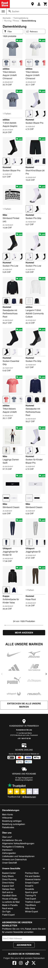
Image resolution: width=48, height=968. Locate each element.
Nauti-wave (7, 908)
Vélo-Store (30, 908)
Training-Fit (30, 895)
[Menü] (3, 11)
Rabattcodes (8, 827)
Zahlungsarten (9, 853)
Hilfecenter (7, 817)
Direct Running (9, 879)
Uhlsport (7, 548)
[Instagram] (21, 963)
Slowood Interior (33, 879)
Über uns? (7, 836)
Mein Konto (7, 814)
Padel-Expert (8, 914)
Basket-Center (9, 872)
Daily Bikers (8, 876)
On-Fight (6, 911)
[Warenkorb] (45, 4)
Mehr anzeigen (24, 632)
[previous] (2, 674)
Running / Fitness (11, 20)
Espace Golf (8, 885)
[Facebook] (14, 963)
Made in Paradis (10, 905)
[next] (46, 674)
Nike (5, 214)
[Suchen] (9, 11)
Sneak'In (29, 885)
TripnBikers (30, 905)
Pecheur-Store (32, 872)
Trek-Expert (30, 898)
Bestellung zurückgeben (24, 780)
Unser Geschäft (9, 862)
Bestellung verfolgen (12, 820)
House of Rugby (9, 898)
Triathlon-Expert (32, 901)
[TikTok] (27, 963)
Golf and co (7, 892)
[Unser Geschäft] (32, 4)
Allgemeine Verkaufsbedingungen (18, 843)
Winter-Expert (31, 911)
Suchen (15, 11)
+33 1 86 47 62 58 (24, 738)
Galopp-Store (8, 889)
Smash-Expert (32, 882)
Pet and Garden (32, 876)
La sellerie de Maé (11, 901)
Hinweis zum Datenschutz (14, 859)
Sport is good (31, 892)
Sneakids (29, 889)
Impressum (7, 849)
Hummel (30, 119)
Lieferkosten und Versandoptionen (18, 856)
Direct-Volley (8, 882)
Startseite (7, 18)
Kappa (6, 596)
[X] (33, 963)
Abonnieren (24, 944)
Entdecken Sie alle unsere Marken (24, 705)
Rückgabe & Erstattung (13, 846)
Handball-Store (9, 895)
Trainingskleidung (20, 18)
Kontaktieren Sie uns (24, 730)
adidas (6, 68)
